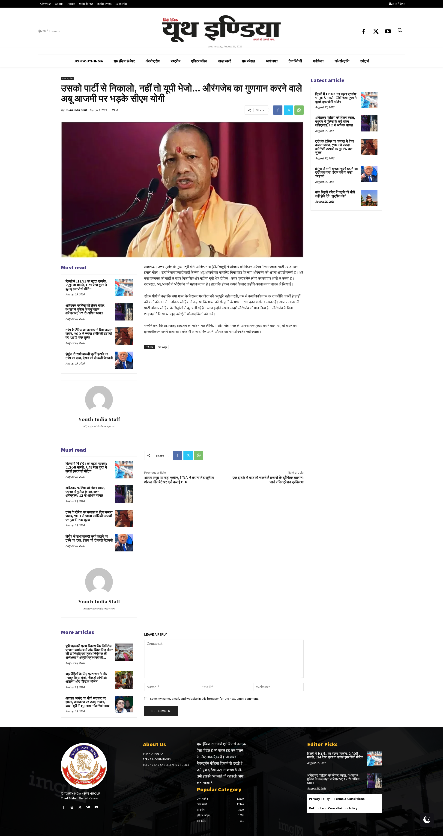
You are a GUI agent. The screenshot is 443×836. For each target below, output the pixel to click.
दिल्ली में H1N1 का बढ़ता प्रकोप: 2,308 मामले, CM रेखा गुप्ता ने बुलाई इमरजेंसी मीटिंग (86, 285)
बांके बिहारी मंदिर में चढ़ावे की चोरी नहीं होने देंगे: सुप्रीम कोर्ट (335, 194)
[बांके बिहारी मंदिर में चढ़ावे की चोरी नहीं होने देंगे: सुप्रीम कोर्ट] (369, 198)
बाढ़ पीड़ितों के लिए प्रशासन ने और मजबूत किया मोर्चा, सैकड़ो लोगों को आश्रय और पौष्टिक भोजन (86, 678)
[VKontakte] (88, 807)
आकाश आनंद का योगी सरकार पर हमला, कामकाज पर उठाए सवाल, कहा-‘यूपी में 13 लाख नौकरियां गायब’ (88, 702)
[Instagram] (72, 807)
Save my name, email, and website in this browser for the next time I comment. (204, 698)
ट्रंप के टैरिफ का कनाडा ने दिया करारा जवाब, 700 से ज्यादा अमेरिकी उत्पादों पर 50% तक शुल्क (89, 334)
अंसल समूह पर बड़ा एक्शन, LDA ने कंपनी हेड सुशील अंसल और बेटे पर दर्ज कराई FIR (179, 479)
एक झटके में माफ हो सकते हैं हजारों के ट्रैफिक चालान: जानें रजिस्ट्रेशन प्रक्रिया (268, 479)
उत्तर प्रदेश (67, 78)
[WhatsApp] (299, 110)
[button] (399, 29)
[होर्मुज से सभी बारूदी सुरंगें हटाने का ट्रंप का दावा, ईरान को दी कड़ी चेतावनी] (124, 360)
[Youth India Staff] (99, 399)
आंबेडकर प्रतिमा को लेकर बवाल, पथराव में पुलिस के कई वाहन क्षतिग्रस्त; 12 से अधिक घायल (85, 309)
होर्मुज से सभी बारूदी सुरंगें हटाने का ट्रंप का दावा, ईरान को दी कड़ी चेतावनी (89, 356)
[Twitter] (376, 32)
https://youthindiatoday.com (99, 426)
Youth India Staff (76, 110)
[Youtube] (388, 32)
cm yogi (162, 347)
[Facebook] (364, 32)
